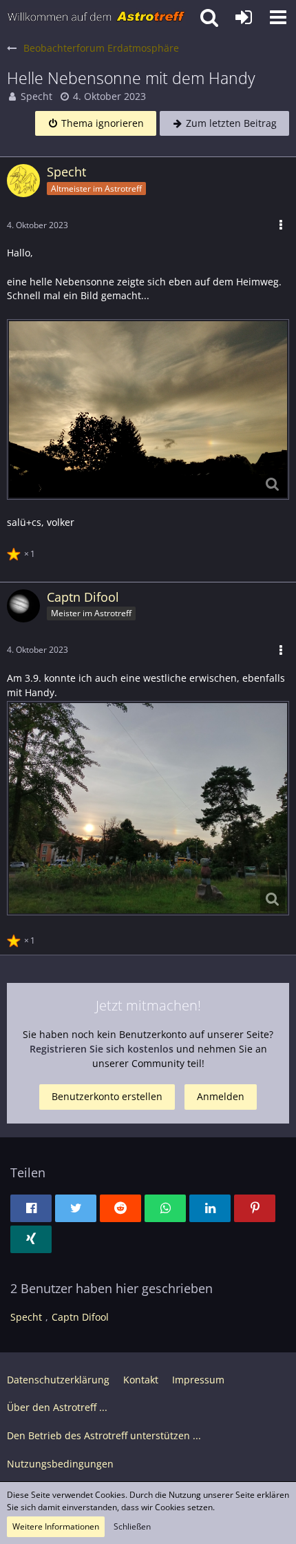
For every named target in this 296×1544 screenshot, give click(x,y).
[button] (278, 17)
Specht (36, 96)
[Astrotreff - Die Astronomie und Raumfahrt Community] (96, 17)
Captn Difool (80, 1316)
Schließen (132, 1526)
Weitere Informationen (55, 1526)
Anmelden (220, 1096)
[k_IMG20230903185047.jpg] (148, 808)
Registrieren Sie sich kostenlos (101, 1048)
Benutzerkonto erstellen (107, 1096)
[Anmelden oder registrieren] (243, 17)
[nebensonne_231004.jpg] (148, 409)
